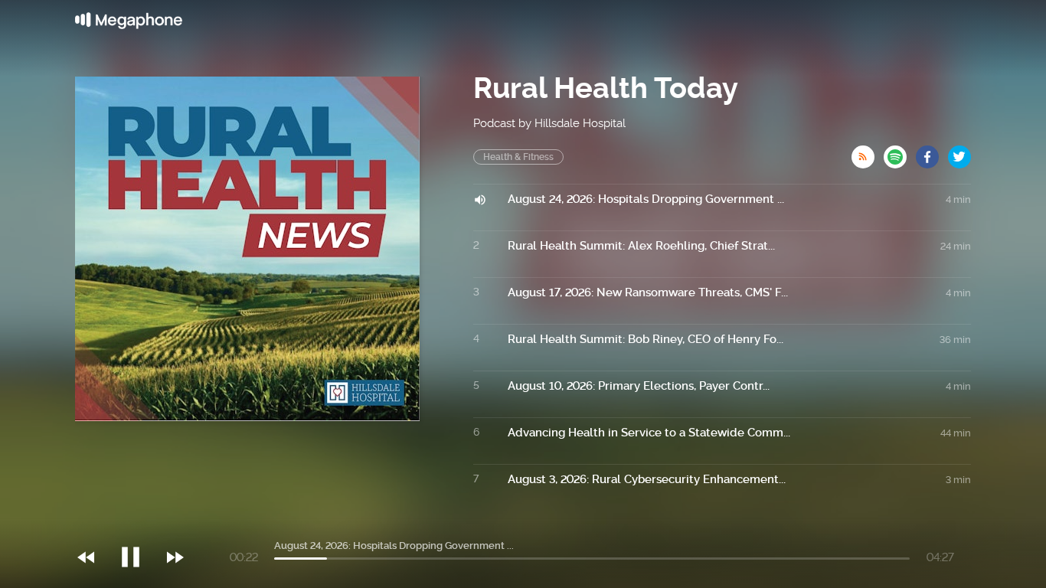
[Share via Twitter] (959, 152)
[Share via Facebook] (932, 152)
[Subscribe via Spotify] (900, 152)
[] (138, 526)
